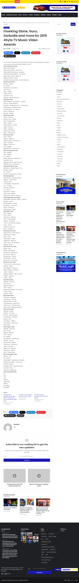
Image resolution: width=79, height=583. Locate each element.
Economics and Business (63, 99)
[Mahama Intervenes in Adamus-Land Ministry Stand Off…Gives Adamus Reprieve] (27, 502)
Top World (59, 161)
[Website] (15, 427)
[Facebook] (2, 574)
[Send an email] (9, 48)
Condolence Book (11, 15)
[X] (4, 574)
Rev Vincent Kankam (46, 559)
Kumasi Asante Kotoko (51, 552)
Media (58, 123)
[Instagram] (8, 574)
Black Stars (44, 533)
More (59, 15)
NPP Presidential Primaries (47, 557)
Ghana (46, 539)
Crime (58, 96)
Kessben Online (14, 580)
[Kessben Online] (13, 7)
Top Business (60, 151)
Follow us (63, 529)
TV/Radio (54, 15)
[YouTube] (6, 574)
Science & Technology (62, 137)
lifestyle (59, 118)
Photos (59, 130)
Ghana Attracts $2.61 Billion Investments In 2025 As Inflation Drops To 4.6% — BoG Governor (42, 510)
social (58, 142)
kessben (7, 48)
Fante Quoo (44, 536)
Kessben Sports (45, 549)
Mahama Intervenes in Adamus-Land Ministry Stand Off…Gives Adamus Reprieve (26, 510)
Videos (58, 163)
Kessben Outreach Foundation (48, 546)
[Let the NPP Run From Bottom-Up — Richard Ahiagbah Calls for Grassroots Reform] (35, 537)
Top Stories (60, 158)
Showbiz (43, 15)
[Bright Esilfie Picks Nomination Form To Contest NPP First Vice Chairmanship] (29, 541)
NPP (47, 554)
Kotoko (43, 552)
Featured (10, 22)
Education (59, 101)
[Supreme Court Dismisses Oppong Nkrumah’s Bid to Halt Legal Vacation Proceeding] (35, 541)
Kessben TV (53, 549)
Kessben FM (44, 544)
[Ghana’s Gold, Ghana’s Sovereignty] (11, 502)
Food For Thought (52, 536)
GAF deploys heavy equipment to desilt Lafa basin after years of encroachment (60, 216)
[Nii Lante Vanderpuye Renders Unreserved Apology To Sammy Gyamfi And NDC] (23, 541)
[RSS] (9, 574)
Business (37, 15)
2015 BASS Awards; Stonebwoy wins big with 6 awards (41, 396)
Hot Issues (59, 113)
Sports (31, 15)
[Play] (64, 51)
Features (59, 106)
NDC (43, 554)
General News (60, 108)
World (49, 15)
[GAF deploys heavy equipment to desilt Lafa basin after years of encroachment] (60, 207)
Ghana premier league (46, 541)
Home (3, 15)
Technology (60, 149)
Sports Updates (61, 146)
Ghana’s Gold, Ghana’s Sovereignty (29, 1)
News (20, 15)
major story (60, 120)
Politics (25, 15)
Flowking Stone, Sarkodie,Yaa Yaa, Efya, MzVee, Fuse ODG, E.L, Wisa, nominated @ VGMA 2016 (10, 398)
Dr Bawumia (51, 533)
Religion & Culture (61, 135)
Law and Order (60, 115)
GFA (42, 539)
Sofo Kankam (44, 562)
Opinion (59, 127)
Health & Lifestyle (61, 111)
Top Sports (60, 156)
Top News (59, 154)
